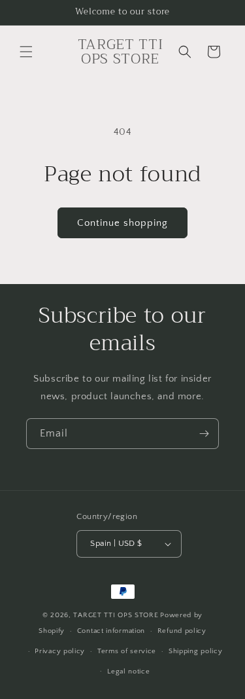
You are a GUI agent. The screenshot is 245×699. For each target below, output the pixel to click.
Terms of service (126, 651)
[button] (26, 51)
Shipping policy (196, 651)
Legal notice (128, 671)
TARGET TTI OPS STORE (115, 615)
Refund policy (181, 631)
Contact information (111, 631)
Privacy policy (60, 651)
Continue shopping (122, 222)
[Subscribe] (203, 433)
